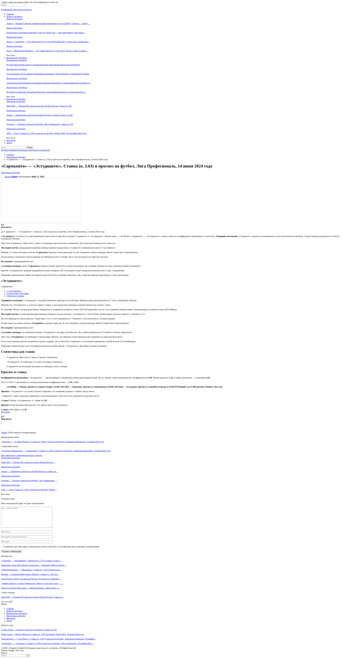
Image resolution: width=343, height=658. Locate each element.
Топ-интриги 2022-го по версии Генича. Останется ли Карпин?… (31, 579)
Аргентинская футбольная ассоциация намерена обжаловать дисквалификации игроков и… (48, 83)
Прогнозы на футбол (15, 99)
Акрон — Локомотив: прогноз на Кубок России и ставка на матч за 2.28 (39, 115)
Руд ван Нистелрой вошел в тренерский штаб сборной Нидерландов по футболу (43, 65)
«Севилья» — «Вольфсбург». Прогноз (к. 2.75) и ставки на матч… (31, 561)
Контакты (10, 140)
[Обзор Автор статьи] (6, 430)
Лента (9, 143)
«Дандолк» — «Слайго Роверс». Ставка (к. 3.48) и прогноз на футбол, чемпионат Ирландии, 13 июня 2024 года (52, 442)
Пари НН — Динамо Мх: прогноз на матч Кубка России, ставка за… (32, 597)
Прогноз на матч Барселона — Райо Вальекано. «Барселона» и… (31, 588)
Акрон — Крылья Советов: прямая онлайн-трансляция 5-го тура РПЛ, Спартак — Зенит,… (48, 23)
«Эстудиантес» (14, 291)
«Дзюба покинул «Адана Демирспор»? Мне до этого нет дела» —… (32, 583)
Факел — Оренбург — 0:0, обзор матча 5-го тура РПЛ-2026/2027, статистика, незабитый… (48, 42)
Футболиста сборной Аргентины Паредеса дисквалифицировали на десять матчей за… (46, 92)
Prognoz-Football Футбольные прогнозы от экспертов (25, 150)
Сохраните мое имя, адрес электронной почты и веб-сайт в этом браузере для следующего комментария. (51, 546)
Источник (5, 412)
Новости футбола (14, 16)
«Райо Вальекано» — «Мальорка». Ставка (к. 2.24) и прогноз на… (31, 570)
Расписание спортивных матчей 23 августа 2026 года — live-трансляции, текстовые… (46, 32)
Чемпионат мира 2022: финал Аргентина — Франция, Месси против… (33, 565)
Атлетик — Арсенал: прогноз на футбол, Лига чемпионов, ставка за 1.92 (39, 124)
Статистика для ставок (17, 293)
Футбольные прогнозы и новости (16, 9)
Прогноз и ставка (15, 296)
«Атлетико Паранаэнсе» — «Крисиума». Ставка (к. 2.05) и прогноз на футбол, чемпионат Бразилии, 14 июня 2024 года (56, 451)
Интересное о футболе (16, 58)
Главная (10, 14)
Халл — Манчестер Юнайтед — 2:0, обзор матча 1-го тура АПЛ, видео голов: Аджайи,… (47, 51)
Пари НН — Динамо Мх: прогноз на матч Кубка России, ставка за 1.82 (39, 106)
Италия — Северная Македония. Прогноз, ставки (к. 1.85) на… (30, 574)
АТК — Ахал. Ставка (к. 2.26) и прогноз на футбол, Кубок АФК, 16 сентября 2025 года (46, 133)
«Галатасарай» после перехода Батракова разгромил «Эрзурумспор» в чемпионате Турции (47, 74)
